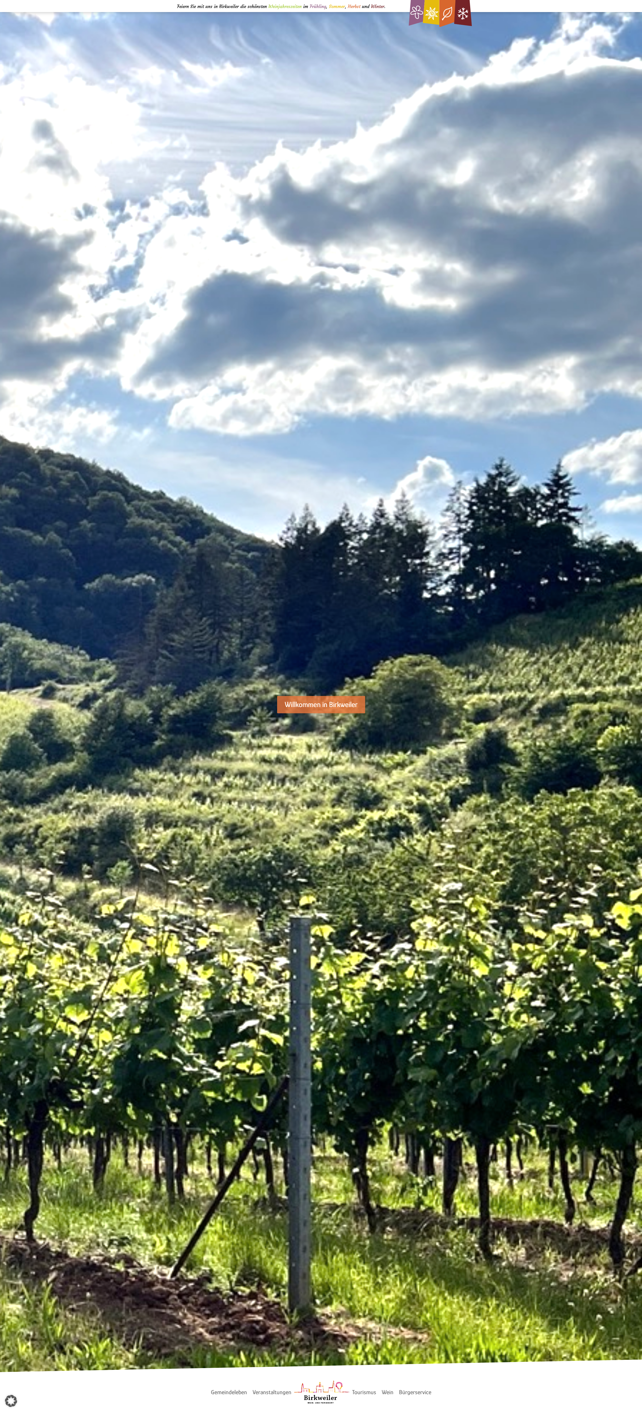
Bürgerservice (415, 1392)
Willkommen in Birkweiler (321, 704)
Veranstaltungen (272, 1392)
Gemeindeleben (229, 1392)
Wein (387, 1392)
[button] (11, 1401)
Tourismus (364, 1392)
